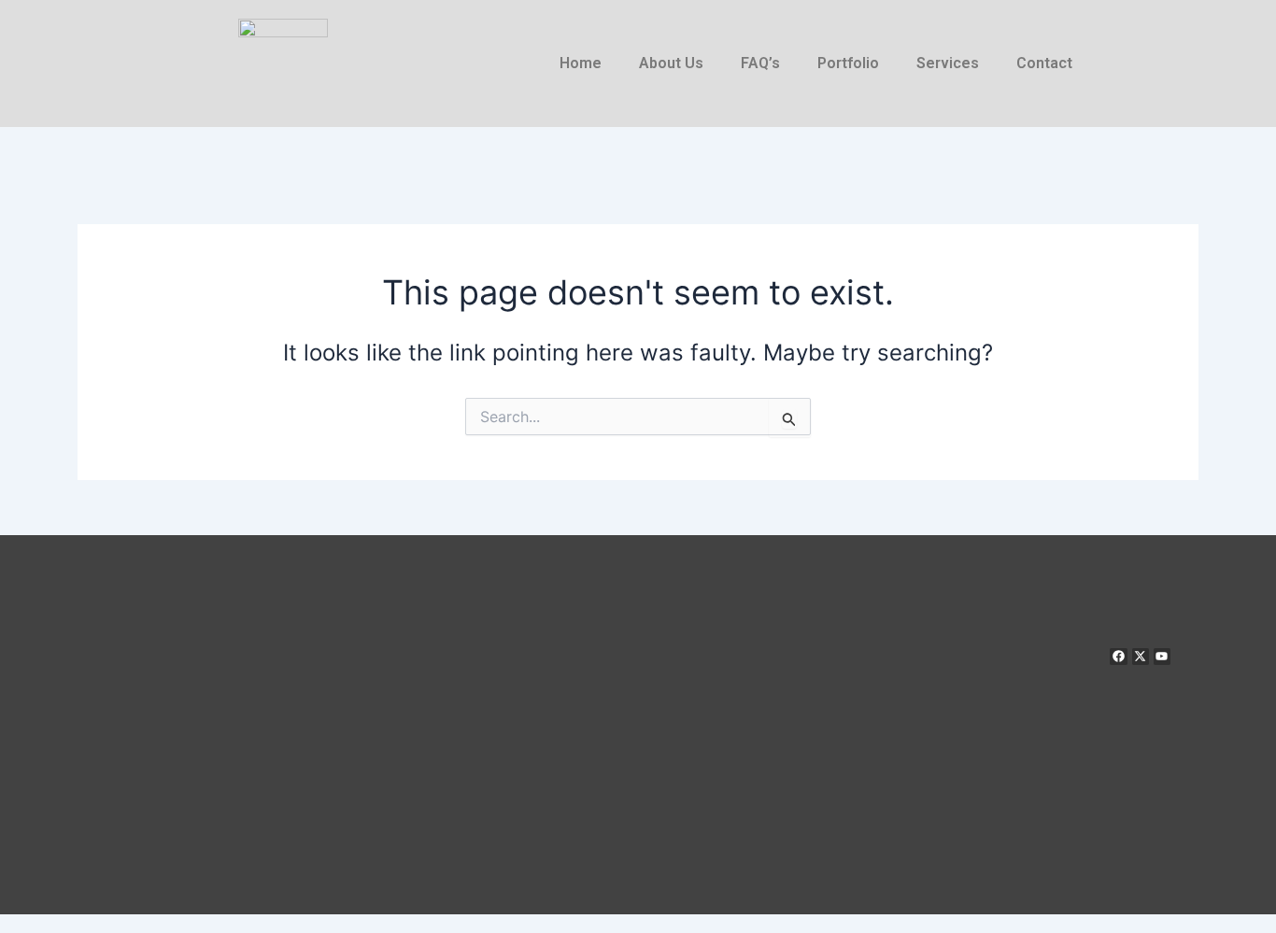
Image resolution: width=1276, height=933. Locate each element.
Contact (1044, 63)
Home (581, 63)
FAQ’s (760, 63)
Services (947, 63)
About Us (671, 63)
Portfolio (848, 63)
